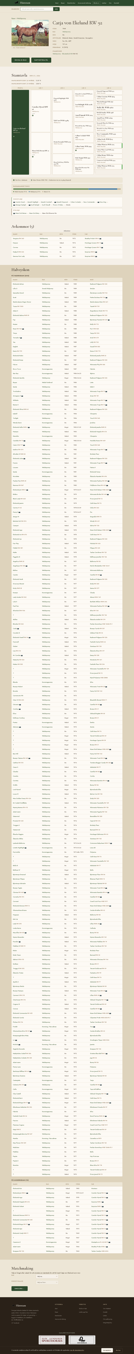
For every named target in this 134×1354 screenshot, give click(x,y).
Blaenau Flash (97, 879)
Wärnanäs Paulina (98, 481)
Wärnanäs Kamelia (98, 781)
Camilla (95, 575)
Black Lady (19, 499)
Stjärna (92, 373)
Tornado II (16, 338)
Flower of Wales (58, 205)
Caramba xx (95, 1138)
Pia (91, 512)
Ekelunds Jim (19, 490)
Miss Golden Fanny (22, 798)
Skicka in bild (20, 60)
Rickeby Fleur (94, 454)
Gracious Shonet (18, 584)
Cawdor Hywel (19, 202)
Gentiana (96, 646)
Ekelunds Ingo (17, 530)
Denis (17, 351)
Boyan (15, 382)
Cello (15, 1089)
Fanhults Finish (20, 1116)
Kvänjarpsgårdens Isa (22, 1134)
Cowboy (15, 709)
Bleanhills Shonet (98, 700)
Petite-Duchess (97, 297)
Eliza (14, 713)
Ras (12, 1275)
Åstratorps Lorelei (98, 293)
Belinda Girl (19, 521)
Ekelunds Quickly (18, 378)
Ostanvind (16, 816)
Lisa (17, 651)
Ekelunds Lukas (18, 458)
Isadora (18, 449)
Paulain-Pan (19, 481)
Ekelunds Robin (18, 356)
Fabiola (92, 369)
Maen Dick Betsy (34, 213)
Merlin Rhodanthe (100, 566)
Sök (56, 9)
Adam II (15, 311)
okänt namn (17, 812)
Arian (94, 396)
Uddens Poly (96, 633)
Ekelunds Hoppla (98, 432)
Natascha (18, 660)
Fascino (15, 1121)
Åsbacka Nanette (98, 476)
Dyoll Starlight (34, 205)
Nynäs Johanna (20, 807)
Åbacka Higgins (18, 834)
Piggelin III (16, 557)
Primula (18, 821)
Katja (17, 1129)
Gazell (95, 347)
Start (56, 3)
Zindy (94, 584)
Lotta (91, 382)
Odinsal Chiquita (98, 1000)
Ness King (102, 202)
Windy (95, 521)
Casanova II (17, 1242)
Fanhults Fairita (98, 642)
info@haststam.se (18, 1320)
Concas (15, 1009)
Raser (63, 3)
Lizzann (15, 467)
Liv (14, 1040)
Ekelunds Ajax (17, 1229)
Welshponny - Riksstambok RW (63, 54)
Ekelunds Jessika (98, 356)
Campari (16, 525)
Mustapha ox (99, 1242)
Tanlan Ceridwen (98, 552)
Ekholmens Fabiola (98, 1121)
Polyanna (93, 852)
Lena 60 (93, 848)
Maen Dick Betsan (19, 213)
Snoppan (95, 1049)
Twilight (15, 418)
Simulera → (20, 1289)
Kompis (15, 593)
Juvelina (92, 423)
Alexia (95, 597)
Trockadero (17, 391)
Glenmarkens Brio (21, 1031)
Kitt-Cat (15, 919)
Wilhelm (15, 400)
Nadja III (18, 252)
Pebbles (15, 1152)
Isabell (15, 414)
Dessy (94, 655)
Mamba (15, 1138)
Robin (15, 950)
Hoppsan (16, 915)
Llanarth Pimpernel (61, 202)
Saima (94, 588)
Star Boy (15, 373)
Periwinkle (16, 852)
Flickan (18, 1022)
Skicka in (96, 3)
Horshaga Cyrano (93, 243)
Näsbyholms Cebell (22, 1053)
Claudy (92, 593)
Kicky (17, 588)
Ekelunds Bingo (20, 1103)
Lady (17, 924)
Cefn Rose (95, 503)
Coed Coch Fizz (99, 901)
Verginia (18, 238)
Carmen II (19, 995)
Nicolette (16, 476)
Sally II (92, 387)
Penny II (15, 512)
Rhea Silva (96, 1165)
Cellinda (93, 928)
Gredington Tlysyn (99, 1040)
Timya (15, 333)
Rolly (94, 324)
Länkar (104, 3)
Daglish (15, 347)
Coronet (15, 901)
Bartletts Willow (98, 602)
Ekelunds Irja (17, 539)
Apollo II (16, 982)
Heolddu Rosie (97, 441)
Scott (14, 297)
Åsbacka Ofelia (18, 839)
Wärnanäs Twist (97, 687)
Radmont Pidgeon (98, 284)
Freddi (15, 1027)
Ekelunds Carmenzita (22, 1013)
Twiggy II (18, 968)
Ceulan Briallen (97, 910)
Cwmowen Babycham (100, 843)
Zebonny (16, 727)
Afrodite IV (19, 454)
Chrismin (16, 704)
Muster (15, 324)
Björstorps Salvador (19, 883)
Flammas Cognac (18, 1125)
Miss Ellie (18, 933)
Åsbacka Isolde (97, 619)
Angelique (19, 566)
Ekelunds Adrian (18, 284)
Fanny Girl (96, 691)
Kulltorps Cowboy (19, 718)
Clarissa (18, 892)
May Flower (19, 1143)
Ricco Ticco (17, 369)
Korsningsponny (47, 369)
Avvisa (118, 1350)
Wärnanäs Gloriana (99, 959)
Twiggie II (16, 825)
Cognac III (16, 1004)
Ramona (18, 485)
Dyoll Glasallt (46, 205)
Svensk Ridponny (47, 288)
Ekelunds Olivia (21, 409)
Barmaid (95, 830)
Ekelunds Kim (17, 1188)
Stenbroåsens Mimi (99, 302)
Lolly (94, 342)
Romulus (15, 1165)
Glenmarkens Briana (19, 910)
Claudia (15, 772)
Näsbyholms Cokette (22, 1058)
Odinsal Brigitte (97, 713)
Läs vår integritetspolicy (77, 1350)
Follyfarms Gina (98, 485)
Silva (94, 611)
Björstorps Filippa (19, 879)
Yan (14, 342)
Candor (15, 575)
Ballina (15, 570)
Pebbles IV (19, 946)
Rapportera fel (41, 60)
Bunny (94, 785)
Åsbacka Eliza (97, 651)
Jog (93, 1058)
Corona (15, 247)
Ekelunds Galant (18, 1206)
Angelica (18, 561)
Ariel (94, 338)
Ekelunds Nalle (20, 427)
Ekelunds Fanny (95, 472)
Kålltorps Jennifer (98, 557)
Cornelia (18, 897)
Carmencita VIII (18, 696)
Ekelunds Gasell (20, 637)
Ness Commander (89, 202)
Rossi (17, 329)
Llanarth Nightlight (32, 202)
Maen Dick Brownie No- (49, 213)
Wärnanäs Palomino (99, 807)
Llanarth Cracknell (46, 202)
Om (110, 3)
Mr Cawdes (17, 655)
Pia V (94, 329)
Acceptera (107, 1350)
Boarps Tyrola (97, 628)
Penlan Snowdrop (101, 624)
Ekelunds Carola (18, 1018)
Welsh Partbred (47, 382)
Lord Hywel (17, 789)
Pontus (15, 722)
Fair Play (16, 543)
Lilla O (15, 288)
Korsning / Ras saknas (49, 1027)
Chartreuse (19, 1000)
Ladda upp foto (83, 1312)
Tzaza (18, 306)
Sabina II (18, 959)
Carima (17, 508)
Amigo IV (16, 517)
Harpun (15, 243)
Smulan (92, 288)
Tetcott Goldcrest (98, 736)
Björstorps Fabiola (98, 883)
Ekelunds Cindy (20, 1233)
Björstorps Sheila (18, 986)
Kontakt (116, 3)
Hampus (15, 432)
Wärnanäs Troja (97, 391)
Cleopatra (93, 414)
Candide (18, 441)
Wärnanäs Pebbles (98, 942)
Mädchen (16, 1147)
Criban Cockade (76, 202)
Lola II (15, 602)
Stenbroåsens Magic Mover (22, 302)
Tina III (95, 418)
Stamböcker (71, 3)
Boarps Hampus (18, 991)
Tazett (94, 306)
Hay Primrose (94, 1156)
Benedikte (96, 816)
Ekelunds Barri (18, 1098)
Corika (92, 776)
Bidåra (15, 494)
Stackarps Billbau (21, 1071)
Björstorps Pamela (98, 320)
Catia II (18, 445)
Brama (94, 709)
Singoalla (95, 517)
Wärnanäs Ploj (97, 364)
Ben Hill (15, 754)
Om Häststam (107, 1309)
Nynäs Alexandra (98, 937)
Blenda (15, 682)
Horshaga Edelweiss (99, 834)
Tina (91, 1027)
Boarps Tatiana (20, 758)
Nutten (18, 664)
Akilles (15, 619)
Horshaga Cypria (98, 740)
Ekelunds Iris (20, 535)
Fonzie (15, 463)
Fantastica (95, 973)
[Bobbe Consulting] (82, 1339)
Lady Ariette (19, 597)
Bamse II (15, 405)
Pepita (15, 1156)
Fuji (14, 320)
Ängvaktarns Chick (99, 311)
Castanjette (16, 1080)
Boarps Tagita (17, 888)
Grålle (15, 785)
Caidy (15, 628)
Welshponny (21, 18)
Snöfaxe (15, 964)
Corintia (15, 781)
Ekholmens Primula (98, 1107)
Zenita (92, 727)
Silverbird (19, 611)
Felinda (95, 543)
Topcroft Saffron (95, 1089)
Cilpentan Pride (100, 1018)
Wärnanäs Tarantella (99, 669)
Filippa (95, 548)
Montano (94, 1188)
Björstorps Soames (19, 1076)
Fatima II (93, 467)
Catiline (18, 763)
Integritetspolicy (107, 1323)
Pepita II (15, 1161)
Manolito (16, 436)
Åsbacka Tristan (18, 973)
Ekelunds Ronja (18, 360)
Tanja (92, 1080)
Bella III (15, 865)
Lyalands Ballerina (19, 843)
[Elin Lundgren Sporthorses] (52, 1339)
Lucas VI (15, 794)
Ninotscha (96, 660)
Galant (15, 646)
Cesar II (15, 767)
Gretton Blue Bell (97, 1053)
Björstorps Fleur (97, 874)
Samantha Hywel (18, 293)
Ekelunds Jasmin (18, 503)
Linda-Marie (17, 928)
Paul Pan (16, 606)
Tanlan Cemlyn (99, 1251)
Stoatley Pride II (92, 238)
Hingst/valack (17, 1281)
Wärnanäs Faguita (98, 812)
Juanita (92, 1044)
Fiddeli (18, 548)
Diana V (95, 351)
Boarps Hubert (18, 687)
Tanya (94, 333)
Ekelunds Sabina (21, 315)
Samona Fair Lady (19, 256)
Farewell (16, 642)
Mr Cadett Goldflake (20, 803)
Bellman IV (16, 870)
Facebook (16, 1323)
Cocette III (16, 633)
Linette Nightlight (18, 848)
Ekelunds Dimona (21, 906)
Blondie (18, 624)
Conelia (15, 776)
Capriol (95, 821)
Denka (92, 722)
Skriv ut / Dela (35, 75)
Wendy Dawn (17, 423)
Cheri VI (18, 700)
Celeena (18, 1085)
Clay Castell (17, 1094)
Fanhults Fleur (97, 664)
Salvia (94, 525)
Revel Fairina (97, 1116)
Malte (15, 552)
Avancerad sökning (84, 3)
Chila (94, 508)
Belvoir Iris (96, 794)
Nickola (15, 1044)
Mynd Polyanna (99, 678)
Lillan (94, 924)
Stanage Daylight (19, 205)
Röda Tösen (17, 955)
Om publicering (107, 1319)
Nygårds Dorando (19, 1049)
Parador (15, 942)
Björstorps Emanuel (19, 874)
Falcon (15, 364)
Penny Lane (17, 1067)
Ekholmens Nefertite (22, 1107)
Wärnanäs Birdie (98, 494)
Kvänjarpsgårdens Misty (20, 1036)
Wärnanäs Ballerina (96, 570)
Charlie (68, 205)
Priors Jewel (96, 499)
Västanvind (16, 830)
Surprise (90, 252)
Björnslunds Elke (95, 789)
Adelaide (95, 767)
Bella (91, 870)
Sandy (15, 387)
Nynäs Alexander (18, 937)
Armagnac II (17, 396)
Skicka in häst (83, 1309)
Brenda (15, 691)
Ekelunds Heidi (18, 579)
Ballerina (95, 561)
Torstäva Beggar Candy (100, 763)
